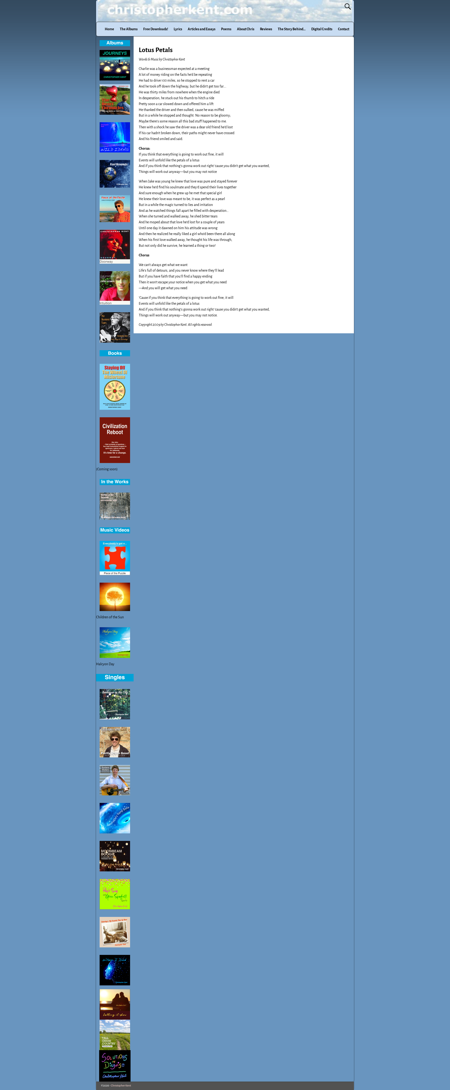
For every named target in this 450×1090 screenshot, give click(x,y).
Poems (226, 29)
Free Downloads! (155, 29)
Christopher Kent (121, 1085)
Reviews (266, 29)
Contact (343, 29)
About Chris (245, 29)
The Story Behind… (292, 29)
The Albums (129, 29)
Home (109, 29)
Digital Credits (321, 29)
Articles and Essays (201, 29)
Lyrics (178, 29)
